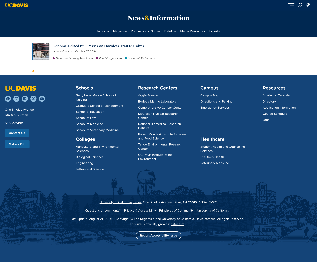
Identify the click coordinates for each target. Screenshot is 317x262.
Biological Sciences (90, 157)
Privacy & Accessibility (140, 210)
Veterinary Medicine (214, 163)
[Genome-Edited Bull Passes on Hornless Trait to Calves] (41, 45)
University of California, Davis (120, 202)
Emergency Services (215, 107)
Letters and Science (90, 169)
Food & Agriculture (110, 58)
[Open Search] (300, 5)
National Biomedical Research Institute (159, 126)
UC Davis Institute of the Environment (155, 156)
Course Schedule (275, 113)
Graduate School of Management (99, 105)
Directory (269, 101)
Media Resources (192, 31)
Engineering (84, 163)
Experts (214, 31)
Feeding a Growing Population (74, 58)
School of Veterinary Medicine (97, 130)
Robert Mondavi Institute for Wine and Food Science (162, 136)
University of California (213, 210)
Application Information (279, 107)
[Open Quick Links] (308, 5)
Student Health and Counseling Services (222, 148)
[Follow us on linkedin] (25, 99)
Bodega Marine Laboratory (157, 101)
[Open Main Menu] (291, 5)
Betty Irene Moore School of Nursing (96, 97)
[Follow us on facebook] (8, 99)
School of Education (90, 111)
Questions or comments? (103, 210)
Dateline (170, 31)
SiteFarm (177, 224)
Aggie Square (148, 95)
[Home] (20, 88)
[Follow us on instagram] (16, 99)
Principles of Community (176, 210)
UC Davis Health (212, 157)
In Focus (103, 31)
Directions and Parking (216, 101)
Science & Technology (141, 58)
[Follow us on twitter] (33, 99)
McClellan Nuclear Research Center (158, 115)
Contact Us (17, 133)
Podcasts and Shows (145, 31)
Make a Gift (17, 144)
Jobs (266, 119)
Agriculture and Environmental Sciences (97, 148)
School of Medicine (89, 124)
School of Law (86, 117)
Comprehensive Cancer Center (160, 107)
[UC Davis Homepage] (16, 5)
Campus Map (209, 95)
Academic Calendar (277, 95)
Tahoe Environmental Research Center (160, 146)
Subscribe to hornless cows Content (33, 71)
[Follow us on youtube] (42, 99)
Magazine (120, 31)
